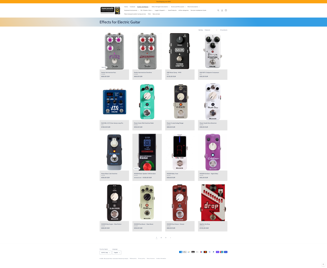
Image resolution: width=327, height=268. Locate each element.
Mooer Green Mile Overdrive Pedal (144, 123)
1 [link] (156, 237)
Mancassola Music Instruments (111, 258)
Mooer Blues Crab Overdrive (109, 173)
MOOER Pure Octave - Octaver (175, 224)
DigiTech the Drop (205, 224)
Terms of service (151, 258)
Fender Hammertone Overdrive (143, 72)
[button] (143, 7)
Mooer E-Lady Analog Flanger (175, 123)
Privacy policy (141, 258)
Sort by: (201, 30)
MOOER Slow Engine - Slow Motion (111, 224)
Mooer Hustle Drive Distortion (208, 123)
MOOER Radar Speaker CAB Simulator (145, 173)
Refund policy (133, 258)
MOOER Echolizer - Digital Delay (209, 173)
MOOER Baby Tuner (172, 173)
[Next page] (170, 238)
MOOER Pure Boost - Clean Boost (143, 224)
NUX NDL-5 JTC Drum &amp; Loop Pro (112, 123)
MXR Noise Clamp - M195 (174, 72)
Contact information (161, 258)
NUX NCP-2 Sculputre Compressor (209, 72)
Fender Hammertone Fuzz (108, 72)
